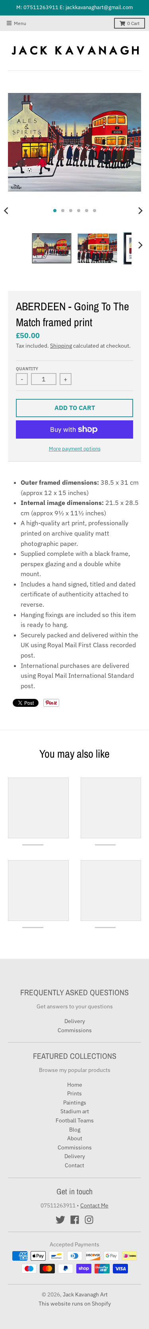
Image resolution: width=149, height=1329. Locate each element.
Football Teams (75, 1120)
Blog (74, 1129)
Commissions (75, 1030)
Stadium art (74, 1111)
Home (74, 1084)
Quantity (27, 368)
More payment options (75, 448)
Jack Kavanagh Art (85, 1294)
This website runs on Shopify (75, 1303)
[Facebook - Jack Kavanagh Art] (74, 1220)
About (74, 1138)
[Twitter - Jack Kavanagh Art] (60, 1220)
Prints (74, 1093)
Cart (133, 23)
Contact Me (94, 1205)
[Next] (140, 210)
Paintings (74, 1102)
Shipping (61, 345)
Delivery (74, 1021)
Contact (74, 1165)
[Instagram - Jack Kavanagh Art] (89, 1220)
